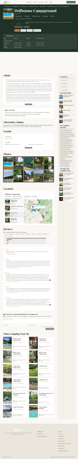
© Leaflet (39, 223)
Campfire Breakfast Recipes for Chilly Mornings (67, 189)
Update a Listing (71, 2)
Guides (50, 2)
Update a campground (63, 450)
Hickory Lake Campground (38, 206)
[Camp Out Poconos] (7, 411)
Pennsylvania (24, 6)
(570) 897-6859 (19, 26)
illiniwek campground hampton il (66, 145)
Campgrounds (29, 2)
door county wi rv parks (65, 166)
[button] (46, 217)
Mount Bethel (43, 6)
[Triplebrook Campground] (33, 343)
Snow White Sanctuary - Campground (68, 116)
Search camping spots (42, 436)
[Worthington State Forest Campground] (33, 397)
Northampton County (33, 6)
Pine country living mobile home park (68, 101)
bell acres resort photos (65, 149)
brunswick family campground (66, 139)
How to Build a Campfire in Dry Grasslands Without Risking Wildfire (68, 174)
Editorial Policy (61, 441)
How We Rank (61, 436)
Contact (60, 433)
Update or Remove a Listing (64, 443)
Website (27, 26)
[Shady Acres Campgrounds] (7, 356)
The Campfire (63, 80)
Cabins (46, 2)
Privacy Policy (61, 446)
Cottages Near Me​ (64, 90)
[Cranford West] (33, 370)
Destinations (40, 433)
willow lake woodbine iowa (65, 143)
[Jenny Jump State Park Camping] (7, 397)
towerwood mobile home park (65, 130)
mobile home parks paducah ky (66, 156)
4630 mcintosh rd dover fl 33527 (66, 151)
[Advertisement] (39, 62)
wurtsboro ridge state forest (66, 141)
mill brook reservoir (64, 154)
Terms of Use (61, 448)
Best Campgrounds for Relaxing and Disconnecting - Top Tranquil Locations (66, 179)
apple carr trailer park (64, 164)
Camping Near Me (16, 6)
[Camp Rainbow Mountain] (33, 411)
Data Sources (61, 438)
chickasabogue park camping (66, 160)
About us (60, 431)
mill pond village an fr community (66, 153)
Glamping (41, 2)
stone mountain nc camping (65, 147)
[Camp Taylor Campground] (7, 370)
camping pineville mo (64, 137)
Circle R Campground (68, 106)
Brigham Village (68, 111)
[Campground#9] (33, 384)
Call (17, 30)
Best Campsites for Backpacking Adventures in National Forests (68, 194)
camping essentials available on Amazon (16, 126)
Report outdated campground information (15, 115)
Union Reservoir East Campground (68, 96)
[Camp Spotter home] (7, 2)
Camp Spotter (7, 6)
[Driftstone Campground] (8, 14)
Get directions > (25, 198)
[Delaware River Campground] (7, 343)
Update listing (37, 30)
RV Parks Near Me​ (64, 86)
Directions (30, 30)
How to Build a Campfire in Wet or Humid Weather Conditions (68, 199)
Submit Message (50, 328)
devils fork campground (65, 162)
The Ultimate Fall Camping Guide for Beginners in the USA (68, 184)
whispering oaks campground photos (67, 136)
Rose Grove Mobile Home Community (68, 121)
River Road (52, 16)
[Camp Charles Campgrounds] (7, 384)
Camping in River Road (52, 6)
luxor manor (62, 158)
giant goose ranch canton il (65, 132)
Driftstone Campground (63, 6)
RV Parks (35, 2)
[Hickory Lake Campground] (33, 356)
